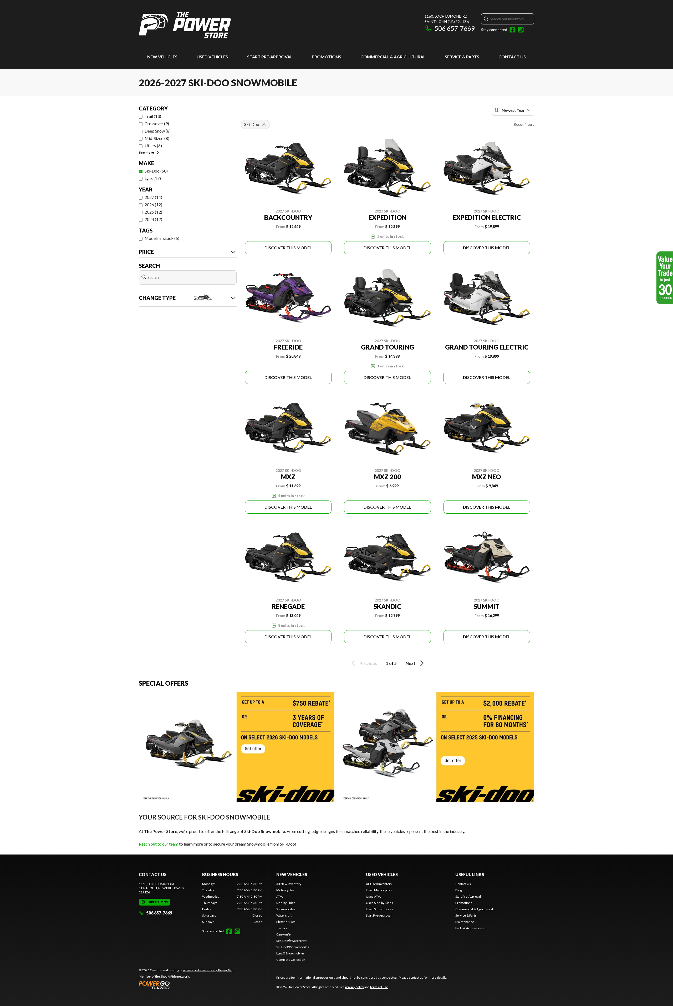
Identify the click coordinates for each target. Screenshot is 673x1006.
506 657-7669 (455, 28)
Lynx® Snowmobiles (290, 953)
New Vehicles (162, 56)
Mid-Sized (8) (157, 138)
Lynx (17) (153, 178)
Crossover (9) (157, 123)
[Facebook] (512, 30)
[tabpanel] (232, 903)
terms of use (379, 987)
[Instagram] (521, 30)
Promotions (326, 56)
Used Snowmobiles (379, 909)
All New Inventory (288, 884)
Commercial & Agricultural (393, 56)
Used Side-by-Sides (379, 903)
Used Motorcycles (379, 890)
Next (410, 663)
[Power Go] (186, 985)
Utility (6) (153, 145)
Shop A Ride (168, 976)
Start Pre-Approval (270, 56)
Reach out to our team (158, 843)
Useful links (469, 874)
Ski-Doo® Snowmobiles (292, 947)
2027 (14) (153, 197)
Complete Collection (290, 960)
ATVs (279, 896)
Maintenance (464, 922)
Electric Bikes (285, 922)
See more (146, 152)
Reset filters (524, 124)
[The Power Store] (185, 25)
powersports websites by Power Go (207, 970)
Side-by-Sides (285, 903)
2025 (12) (153, 211)
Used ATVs (373, 896)
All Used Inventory (379, 884)
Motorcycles (285, 890)
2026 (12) (153, 204)
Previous (368, 663)
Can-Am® (283, 934)
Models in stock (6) (162, 238)
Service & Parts (462, 56)
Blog (458, 890)
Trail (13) (153, 116)
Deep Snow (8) (158, 130)
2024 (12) (153, 219)
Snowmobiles (285, 909)
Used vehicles (212, 56)
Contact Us (512, 56)
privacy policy (354, 987)
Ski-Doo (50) (156, 170)
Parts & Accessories (469, 928)
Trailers (281, 928)
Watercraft (284, 915)
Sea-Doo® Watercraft (291, 941)
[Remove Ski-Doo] (264, 124)
